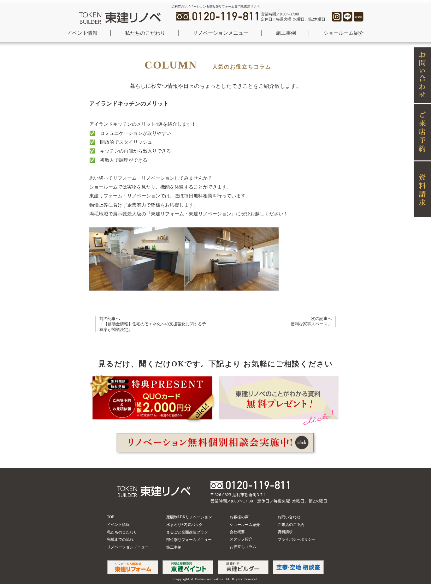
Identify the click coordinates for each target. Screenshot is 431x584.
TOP (110, 517)
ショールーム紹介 (343, 33)
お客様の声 (239, 517)
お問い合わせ (289, 517)
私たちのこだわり (145, 33)
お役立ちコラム (243, 547)
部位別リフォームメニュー (189, 540)
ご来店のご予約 (291, 524)
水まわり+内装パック (184, 524)
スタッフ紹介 (241, 539)
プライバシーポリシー (297, 539)
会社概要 (237, 532)
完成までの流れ (120, 539)
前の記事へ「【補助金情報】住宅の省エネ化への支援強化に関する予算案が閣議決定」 (152, 324)
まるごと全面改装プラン (187, 532)
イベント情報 (82, 33)
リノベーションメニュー (220, 33)
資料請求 (285, 532)
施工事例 (286, 33)
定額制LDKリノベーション (189, 517)
